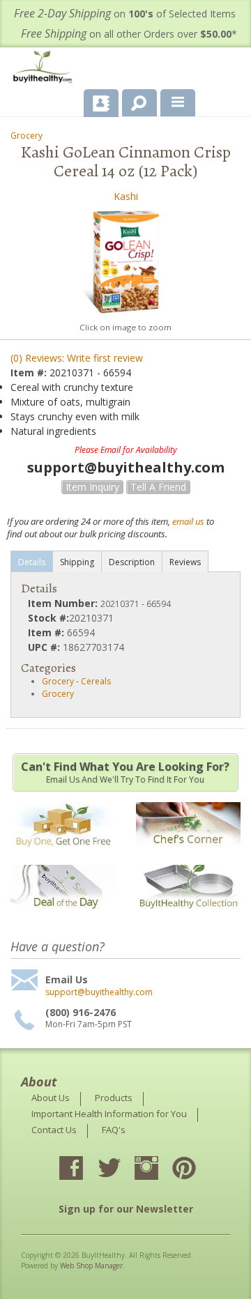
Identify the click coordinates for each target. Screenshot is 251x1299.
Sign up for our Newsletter (126, 1208)
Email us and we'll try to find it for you (125, 772)
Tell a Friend (158, 486)
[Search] (134, 100)
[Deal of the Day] (62, 917)
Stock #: (48, 617)
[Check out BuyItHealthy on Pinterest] (197, 1169)
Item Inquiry (92, 486)
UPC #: (45, 647)
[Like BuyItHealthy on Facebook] (84, 1169)
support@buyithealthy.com (99, 992)
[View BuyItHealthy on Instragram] (159, 1169)
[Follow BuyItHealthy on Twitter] (121, 1169)
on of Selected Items (125, 13)
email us (188, 521)
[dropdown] (177, 103)
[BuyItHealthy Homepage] (45, 68)
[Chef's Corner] (188, 854)
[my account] (101, 103)
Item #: (30, 372)
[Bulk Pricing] (188, 917)
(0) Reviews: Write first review (76, 357)
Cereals (96, 681)
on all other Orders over (129, 33)
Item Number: (64, 603)
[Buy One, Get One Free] (62, 854)
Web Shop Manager (91, 1265)
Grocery (26, 135)
